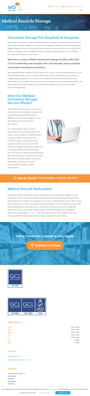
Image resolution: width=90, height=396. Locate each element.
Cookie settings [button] (44, 393)
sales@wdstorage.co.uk (73, 6)
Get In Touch (27, 178)
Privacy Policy (53, 389)
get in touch (32, 213)
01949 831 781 (55, 6)
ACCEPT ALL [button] (63, 393)
